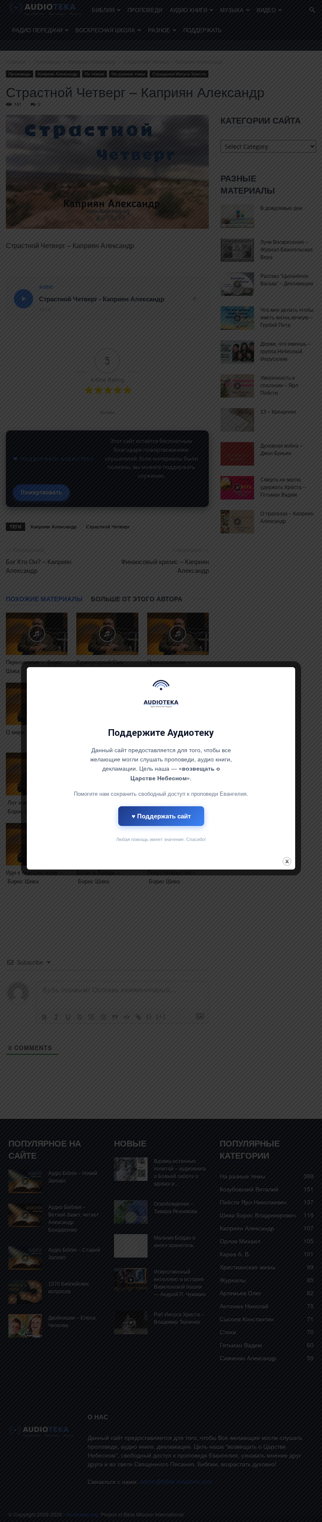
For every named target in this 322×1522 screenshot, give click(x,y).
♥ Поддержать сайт (161, 816)
